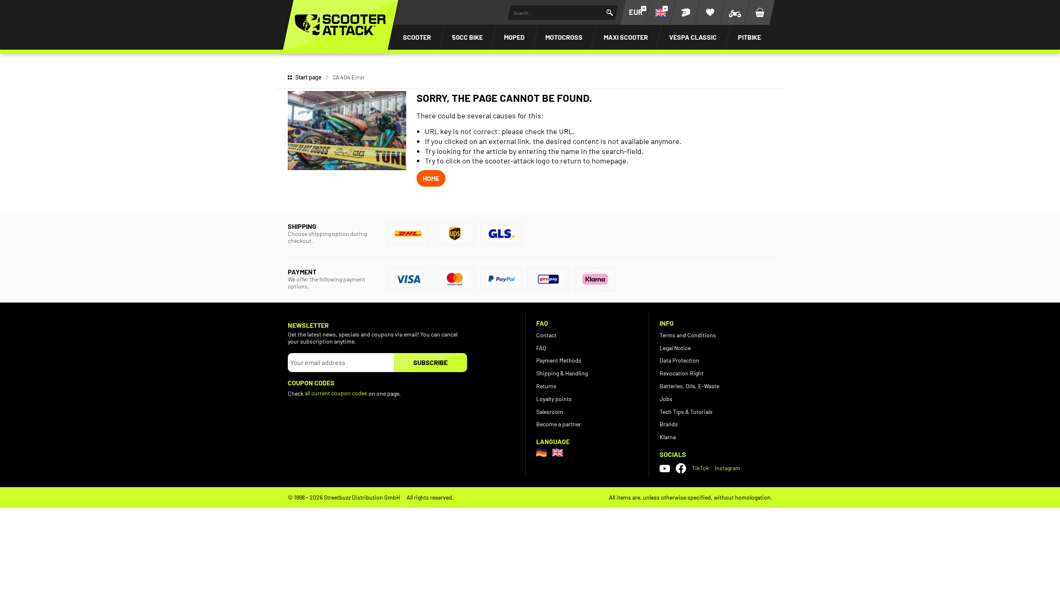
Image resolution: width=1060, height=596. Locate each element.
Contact (546, 335)
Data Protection (679, 360)
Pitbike (749, 37)
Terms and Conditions (688, 335)
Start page (308, 77)
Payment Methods (558, 360)
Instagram (727, 467)
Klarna (668, 436)
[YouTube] (665, 468)
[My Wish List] (710, 12)
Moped (514, 37)
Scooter (417, 37)
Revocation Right (681, 373)
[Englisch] (557, 452)
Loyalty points (554, 398)
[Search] (609, 12)
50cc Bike (467, 37)
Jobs (666, 398)
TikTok (700, 467)
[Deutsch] (541, 452)
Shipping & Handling (562, 373)
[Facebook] (681, 468)
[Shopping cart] (759, 12)
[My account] (685, 12)
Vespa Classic (693, 37)
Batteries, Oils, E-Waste (689, 385)
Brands (669, 424)
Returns (546, 385)
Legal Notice (675, 347)
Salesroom (549, 411)
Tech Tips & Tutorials (686, 411)
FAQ (541, 347)
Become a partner (558, 424)
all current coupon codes (336, 393)
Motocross (564, 37)
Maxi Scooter (626, 37)
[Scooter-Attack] (340, 25)
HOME (431, 178)
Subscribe (430, 362)
